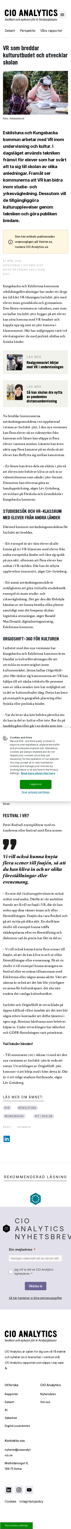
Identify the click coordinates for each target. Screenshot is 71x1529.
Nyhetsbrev (48, 1394)
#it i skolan (43, 1116)
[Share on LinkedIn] (7, 1139)
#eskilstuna (27, 1107)
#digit (7, 1127)
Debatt (10, 31)
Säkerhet (11, 1418)
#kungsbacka (14, 1116)
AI (6, 1410)
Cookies (10, 1501)
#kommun (24, 1127)
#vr (7, 1107)
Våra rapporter (51, 31)
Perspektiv (28, 31)
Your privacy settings (16, 1525)
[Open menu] (62, 15)
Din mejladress (20, 1249)
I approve (35, 784)
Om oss (45, 1402)
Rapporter (11, 1394)
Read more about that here (38, 773)
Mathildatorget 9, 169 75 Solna (16, 1465)
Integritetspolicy (31, 1501)
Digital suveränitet (17, 1425)
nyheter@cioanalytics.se (18, 1452)
